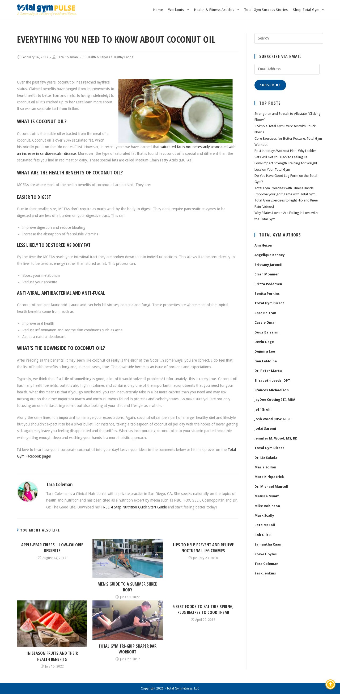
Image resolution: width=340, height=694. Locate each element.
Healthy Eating (123, 57)
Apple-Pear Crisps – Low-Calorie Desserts (52, 548)
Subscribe (270, 85)
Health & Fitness (98, 57)
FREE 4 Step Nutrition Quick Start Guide (134, 507)
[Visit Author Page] (27, 491)
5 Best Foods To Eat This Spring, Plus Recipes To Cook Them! (203, 609)
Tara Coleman (67, 57)
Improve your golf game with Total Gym (285, 194)
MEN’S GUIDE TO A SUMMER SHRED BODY (127, 587)
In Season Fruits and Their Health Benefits (52, 656)
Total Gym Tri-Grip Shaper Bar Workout (127, 649)
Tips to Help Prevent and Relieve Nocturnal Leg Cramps (203, 548)
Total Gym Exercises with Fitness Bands (283, 188)
